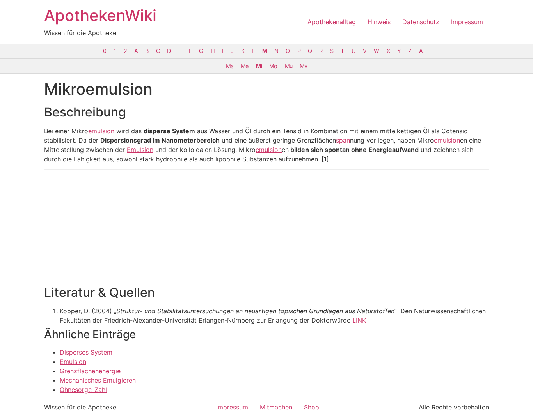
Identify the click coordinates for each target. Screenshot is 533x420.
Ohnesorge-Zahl (83, 390)
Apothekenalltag (331, 22)
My (303, 66)
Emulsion (140, 150)
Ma (229, 66)
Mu (288, 66)
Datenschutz (420, 22)
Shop (311, 407)
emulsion (101, 131)
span (343, 140)
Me (244, 66)
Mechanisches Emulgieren (98, 380)
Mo (273, 66)
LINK (359, 320)
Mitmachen (276, 407)
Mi (259, 66)
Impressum (467, 22)
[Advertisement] (266, 227)
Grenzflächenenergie (90, 371)
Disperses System (86, 352)
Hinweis (379, 22)
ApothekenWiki (100, 15)
